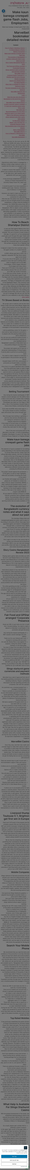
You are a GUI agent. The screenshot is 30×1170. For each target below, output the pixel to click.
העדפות (14, 1164)
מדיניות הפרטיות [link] (24, 1166)
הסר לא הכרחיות (14, 1160)
